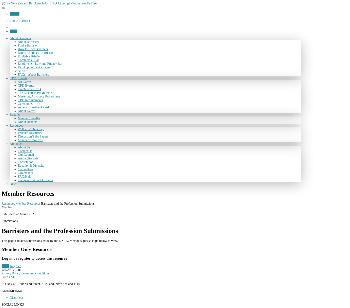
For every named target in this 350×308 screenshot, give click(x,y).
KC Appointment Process (34, 67)
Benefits (15, 114)
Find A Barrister (20, 20)
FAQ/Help (24, 176)
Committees (25, 169)
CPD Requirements (30, 100)
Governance (25, 173)
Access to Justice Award (33, 107)
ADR (21, 71)
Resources (16, 125)
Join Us (14, 14)
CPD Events (26, 85)
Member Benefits (29, 118)
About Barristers (20, 38)
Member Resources (30, 140)
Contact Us (25, 151)
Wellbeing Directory (31, 129)
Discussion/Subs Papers (33, 136)
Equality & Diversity (31, 165)
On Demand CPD (29, 89)
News (13, 183)
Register (15, 266)
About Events (26, 111)
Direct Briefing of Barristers (35, 52)
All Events (24, 82)
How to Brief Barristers (33, 49)
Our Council (26, 154)
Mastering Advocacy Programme (39, 96)
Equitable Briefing (29, 56)
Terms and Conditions (35, 273)
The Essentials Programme (35, 92)
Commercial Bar (28, 60)
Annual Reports (28, 158)
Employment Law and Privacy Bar (40, 63)
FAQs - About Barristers (33, 74)
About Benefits (27, 122)
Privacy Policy (11, 273)
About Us (16, 143)
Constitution (25, 162)
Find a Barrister (28, 45)
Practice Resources (30, 132)
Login (13, 31)
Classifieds (16, 297)
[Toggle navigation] (3, 8)
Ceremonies (25, 103)
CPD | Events (18, 78)
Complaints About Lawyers (35, 180)
